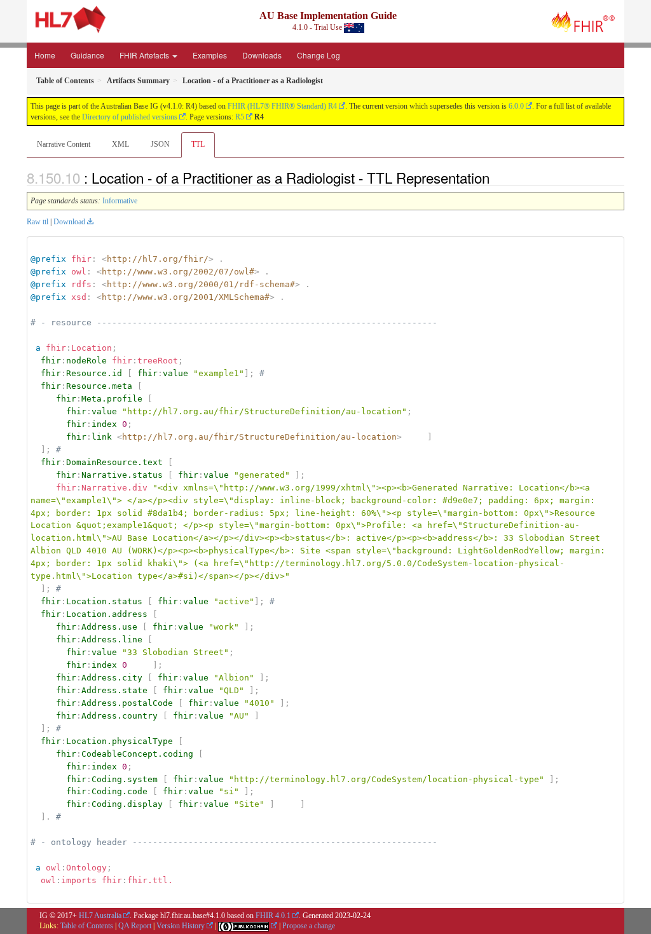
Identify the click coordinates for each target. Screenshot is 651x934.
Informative (119, 200)
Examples (210, 55)
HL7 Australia (100, 915)
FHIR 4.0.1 (273, 915)
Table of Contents (86, 925)
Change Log (318, 55)
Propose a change (308, 925)
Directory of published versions (129, 116)
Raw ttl (37, 221)
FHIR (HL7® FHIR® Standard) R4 (282, 106)
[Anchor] (497, 177)
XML (120, 144)
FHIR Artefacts (145, 55)
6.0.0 (516, 106)
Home (44, 55)
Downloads (262, 55)
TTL (198, 144)
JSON (160, 144)
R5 (239, 116)
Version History (180, 925)
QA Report (134, 925)
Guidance (87, 55)
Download (69, 221)
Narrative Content (63, 144)
